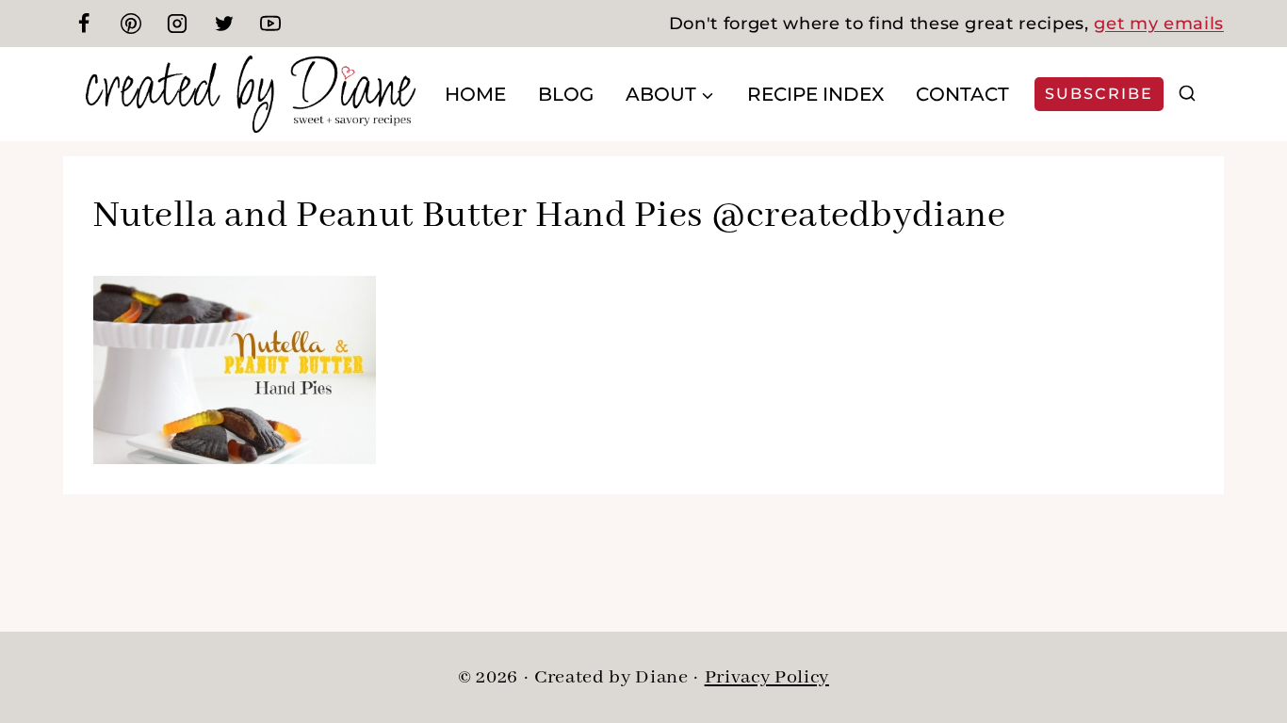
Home (475, 94)
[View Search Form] (1187, 94)
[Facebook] (84, 23)
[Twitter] (224, 23)
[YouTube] (270, 23)
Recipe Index (815, 94)
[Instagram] (177, 23)
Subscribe (1099, 94)
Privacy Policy (767, 677)
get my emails (1159, 23)
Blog (566, 94)
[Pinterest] (131, 23)
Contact (962, 94)
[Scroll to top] (1240, 648)
